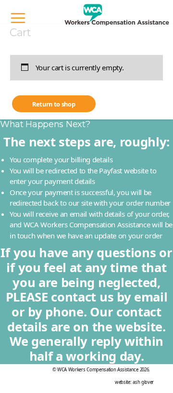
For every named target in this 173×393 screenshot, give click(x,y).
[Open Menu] (18, 18)
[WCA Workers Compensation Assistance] (117, 18)
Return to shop (53, 104)
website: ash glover (134, 382)
